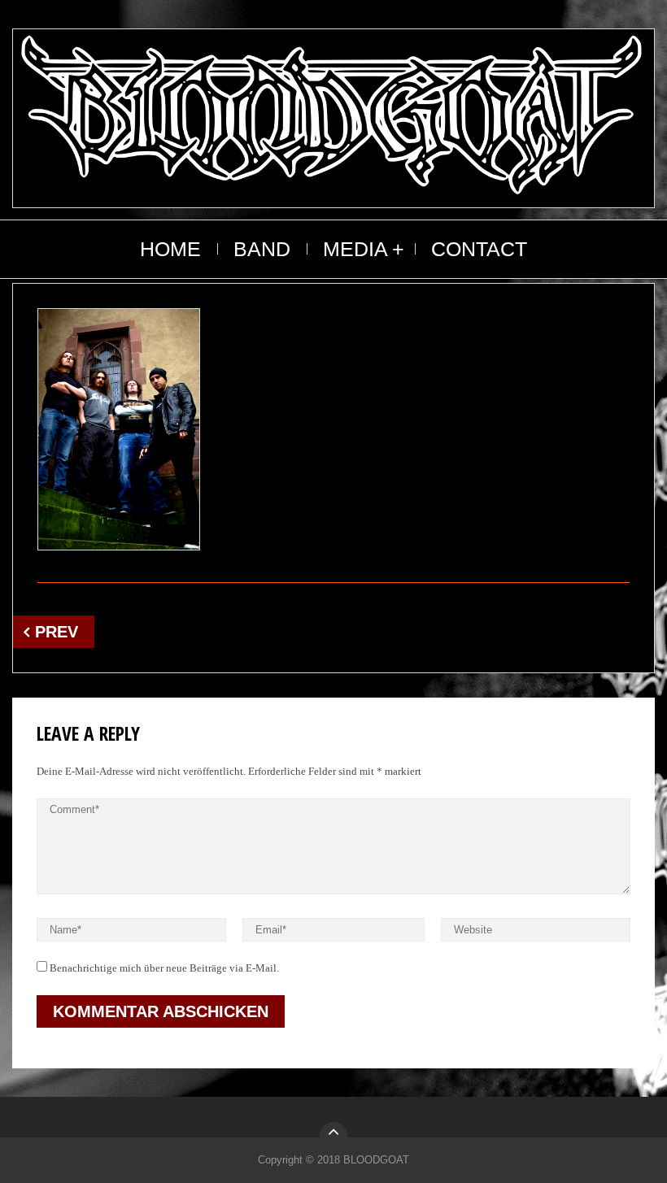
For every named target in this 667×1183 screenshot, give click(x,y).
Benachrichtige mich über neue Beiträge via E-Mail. (164, 968)
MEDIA (355, 248)
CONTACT (479, 248)
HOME (170, 248)
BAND (261, 248)
